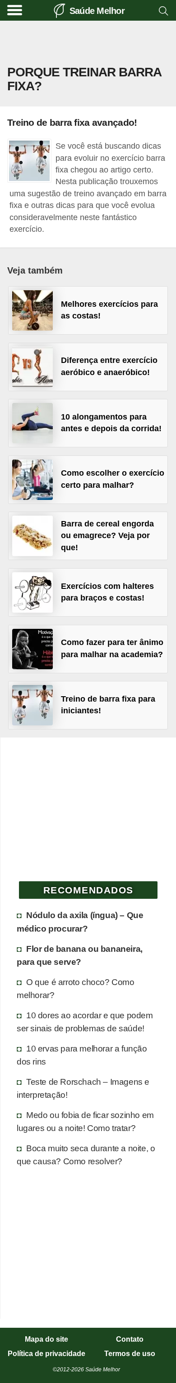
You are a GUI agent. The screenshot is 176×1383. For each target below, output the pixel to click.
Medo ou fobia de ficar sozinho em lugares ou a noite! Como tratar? (85, 1121)
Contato (130, 1339)
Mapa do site (46, 1339)
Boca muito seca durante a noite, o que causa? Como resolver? (86, 1154)
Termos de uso (129, 1353)
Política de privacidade (46, 1353)
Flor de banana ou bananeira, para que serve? (80, 955)
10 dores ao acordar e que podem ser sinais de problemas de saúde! (85, 1021)
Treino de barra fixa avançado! (72, 122)
